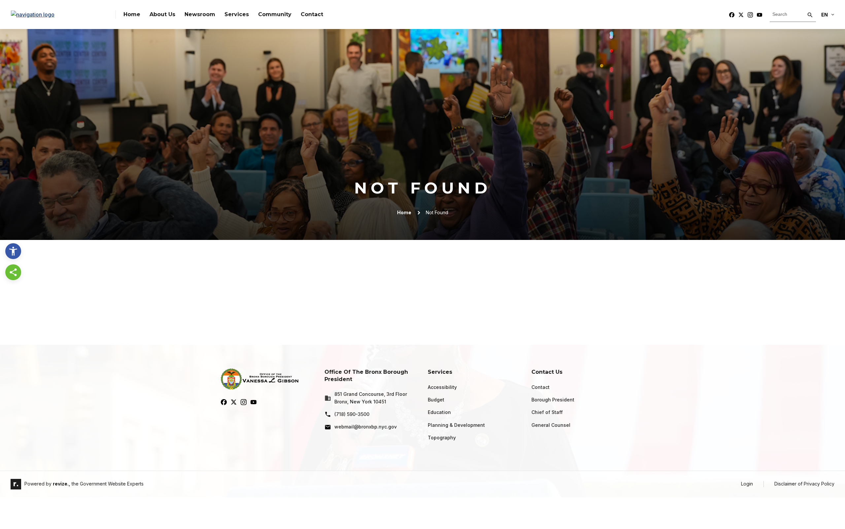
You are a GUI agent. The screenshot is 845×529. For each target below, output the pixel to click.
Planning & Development (456, 425)
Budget (436, 399)
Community (274, 14)
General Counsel (550, 425)
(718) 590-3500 (351, 414)
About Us (162, 14)
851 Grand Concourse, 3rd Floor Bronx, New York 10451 (370, 397)
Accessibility (442, 387)
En (824, 14)
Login (747, 483)
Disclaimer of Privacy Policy (804, 483)
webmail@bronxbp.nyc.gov (365, 426)
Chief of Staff (547, 412)
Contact (312, 14)
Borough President (552, 399)
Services (236, 14)
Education (439, 412)
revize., (61, 483)
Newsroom (200, 14)
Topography (442, 437)
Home (131, 14)
